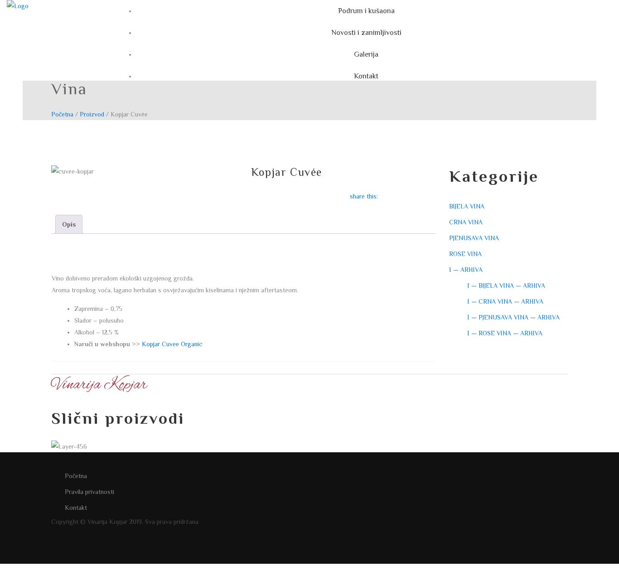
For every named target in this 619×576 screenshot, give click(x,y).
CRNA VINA (466, 222)
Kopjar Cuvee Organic (172, 344)
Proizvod (92, 114)
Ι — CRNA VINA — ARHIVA (505, 301)
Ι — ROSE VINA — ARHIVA (504, 333)
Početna (62, 114)
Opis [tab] (69, 224)
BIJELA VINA (466, 206)
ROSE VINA (465, 253)
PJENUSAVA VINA (474, 238)
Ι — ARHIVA (466, 269)
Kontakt (76, 507)
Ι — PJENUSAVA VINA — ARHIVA (513, 317)
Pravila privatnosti (89, 491)
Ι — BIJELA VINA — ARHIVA (506, 285)
